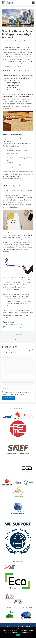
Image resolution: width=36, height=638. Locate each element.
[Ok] (34, 632)
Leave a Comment (8, 41)
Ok (18, 635)
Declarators (24, 313)
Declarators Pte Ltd (9, 277)
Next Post (18, 339)
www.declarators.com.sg (13, 327)
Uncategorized (19, 41)
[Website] (18, 389)
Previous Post (18, 334)
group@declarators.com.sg (13, 324)
